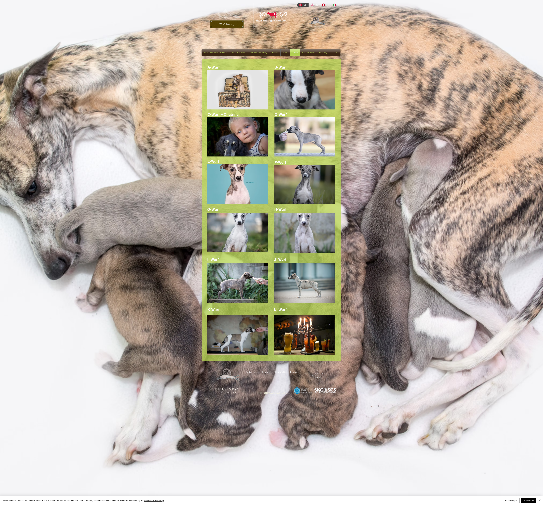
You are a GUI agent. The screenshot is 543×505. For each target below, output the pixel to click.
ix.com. (286, 393)
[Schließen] (539, 500)
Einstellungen (511, 500)
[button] (237, 89)
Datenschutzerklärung (154, 500)
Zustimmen (529, 500)
